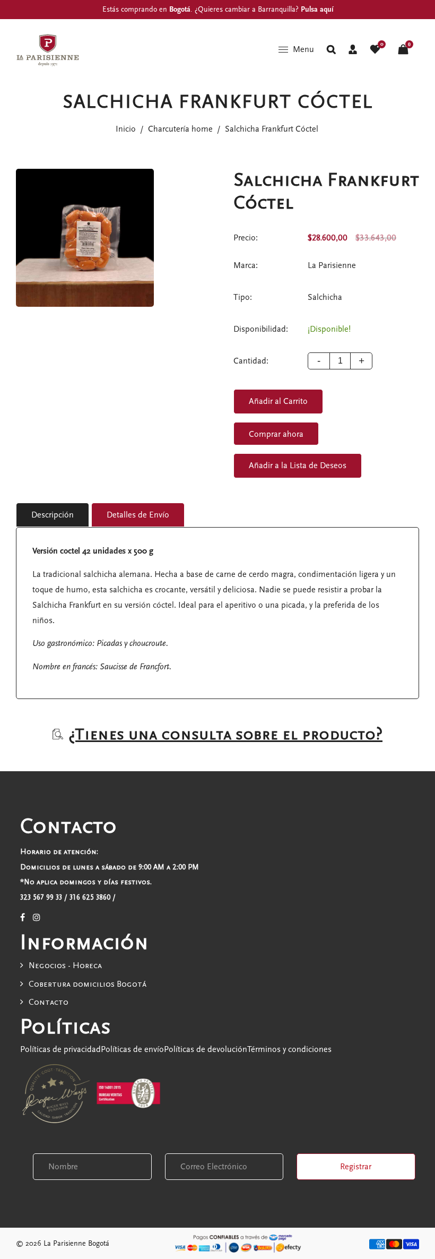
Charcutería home (180, 129)
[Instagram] (36, 917)
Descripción (52, 515)
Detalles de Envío (138, 515)
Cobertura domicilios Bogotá (87, 984)
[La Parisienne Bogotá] (48, 49)
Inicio (126, 129)
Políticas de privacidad (60, 1049)
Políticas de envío (132, 1049)
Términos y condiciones (289, 1049)
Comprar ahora (276, 434)
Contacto (48, 1002)
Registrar (355, 1166)
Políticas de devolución (205, 1049)
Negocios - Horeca (65, 965)
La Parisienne (332, 265)
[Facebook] (22, 917)
